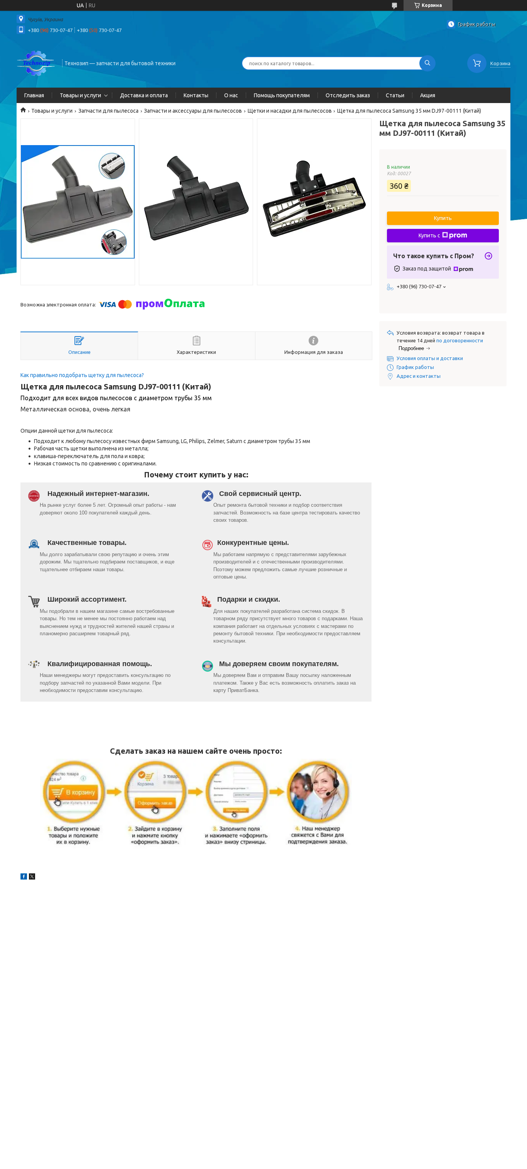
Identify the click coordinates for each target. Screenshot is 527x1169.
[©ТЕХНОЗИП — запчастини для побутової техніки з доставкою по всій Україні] (36, 62)
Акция (427, 95)
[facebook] (23, 878)
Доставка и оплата (144, 95)
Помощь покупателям (282, 95)
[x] (32, 878)
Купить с (429, 235)
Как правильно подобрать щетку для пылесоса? (82, 375)
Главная (34, 95)
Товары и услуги (80, 95)
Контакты (196, 95)
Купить (443, 218)
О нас (231, 95)
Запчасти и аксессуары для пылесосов (193, 111)
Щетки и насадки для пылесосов (290, 111)
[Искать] (427, 63)
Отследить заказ (348, 95)
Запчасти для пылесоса (108, 111)
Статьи (395, 95)
